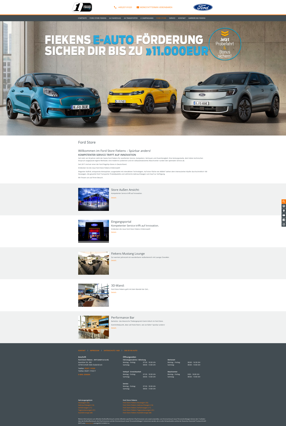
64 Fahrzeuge (115, 18)
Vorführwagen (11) (85, 408)
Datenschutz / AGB (112, 350)
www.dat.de (89, 423)
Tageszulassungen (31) (86, 410)
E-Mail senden (84, 374)
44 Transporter (131, 18)
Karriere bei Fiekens (196, 18)
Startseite (82, 18)
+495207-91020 (124, 7)
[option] (143, 78)
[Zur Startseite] (82, 7)
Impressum (94, 350)
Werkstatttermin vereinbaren (156, 7)
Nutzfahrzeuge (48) (85, 413)
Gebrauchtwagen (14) (86, 405)
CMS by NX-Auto (130, 350)
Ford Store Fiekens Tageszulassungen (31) (138, 410)
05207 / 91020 (90, 368)
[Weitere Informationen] (143, 78)
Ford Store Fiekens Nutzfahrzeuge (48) (137, 413)
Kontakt (182, 18)
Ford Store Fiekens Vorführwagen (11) (137, 408)
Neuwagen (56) (83, 403)
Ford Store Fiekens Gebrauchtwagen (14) (138, 405)
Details (113, 198)
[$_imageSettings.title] (93, 199)
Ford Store (161, 18)
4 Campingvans (146, 18)
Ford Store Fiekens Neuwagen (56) (135, 403)
